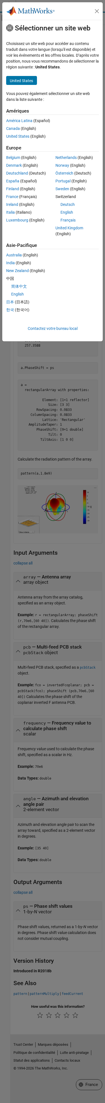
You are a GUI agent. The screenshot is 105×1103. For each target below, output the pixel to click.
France (12, 196)
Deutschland (17, 173)
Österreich (64, 173)
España (12, 181)
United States (17, 136)
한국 (10, 310)
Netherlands (66, 157)
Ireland (12, 204)
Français (68, 220)
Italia (10, 212)
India (10, 263)
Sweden (62, 189)
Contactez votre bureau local (53, 328)
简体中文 (19, 286)
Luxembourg (17, 220)
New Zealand (17, 270)
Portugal (63, 181)
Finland (12, 189)
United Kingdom (69, 228)
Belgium (13, 157)
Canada (13, 128)
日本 (10, 302)
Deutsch (67, 204)
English (66, 212)
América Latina (19, 120)
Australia (14, 255)
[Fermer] (97, 11)
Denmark (14, 165)
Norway (62, 165)
